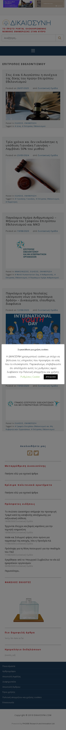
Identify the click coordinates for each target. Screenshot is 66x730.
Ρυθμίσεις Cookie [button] (30, 376)
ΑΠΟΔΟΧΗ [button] (51, 376)
